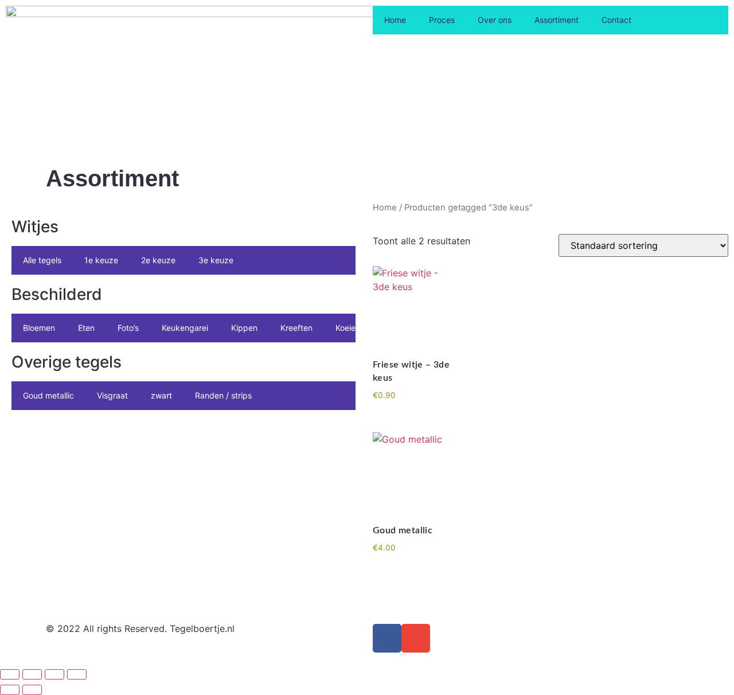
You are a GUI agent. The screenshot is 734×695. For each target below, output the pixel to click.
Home (395, 20)
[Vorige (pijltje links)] (9, 690)
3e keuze (215, 260)
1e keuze (101, 260)
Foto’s (128, 328)
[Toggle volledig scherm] (32, 674)
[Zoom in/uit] (9, 674)
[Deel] (54, 674)
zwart (161, 395)
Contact (616, 20)
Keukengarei (185, 328)
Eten (86, 328)
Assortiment (556, 20)
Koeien (347, 328)
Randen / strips (223, 395)
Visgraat (112, 395)
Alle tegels (42, 260)
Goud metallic (48, 395)
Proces (442, 20)
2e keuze (158, 260)
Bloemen (39, 328)
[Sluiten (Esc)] (77, 674)
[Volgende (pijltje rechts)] (32, 690)
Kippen (244, 328)
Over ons (495, 20)
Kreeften (296, 328)
